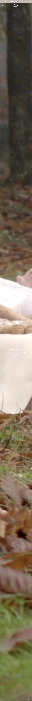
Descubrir (16, 354)
